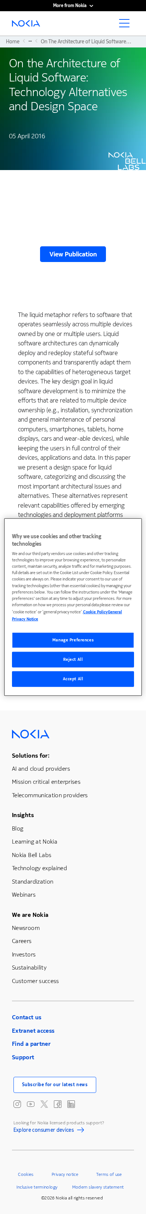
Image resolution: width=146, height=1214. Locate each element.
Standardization (32, 881)
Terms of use (109, 1174)
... (30, 41)
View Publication (73, 254)
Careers (22, 941)
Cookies (26, 1174)
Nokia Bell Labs (31, 855)
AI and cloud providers (41, 768)
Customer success (35, 981)
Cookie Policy (95, 611)
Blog (17, 828)
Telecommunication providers (50, 795)
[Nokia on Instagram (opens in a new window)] (17, 1104)
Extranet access (33, 1031)
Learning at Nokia (34, 841)
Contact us (27, 1017)
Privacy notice (65, 1174)
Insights (23, 815)
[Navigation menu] (126, 25)
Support (23, 1057)
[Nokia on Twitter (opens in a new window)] (44, 1104)
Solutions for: (30, 755)
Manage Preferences (73, 640)
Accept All (73, 678)
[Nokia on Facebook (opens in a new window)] (57, 1104)
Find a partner (31, 1044)
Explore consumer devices (43, 1131)
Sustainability (29, 967)
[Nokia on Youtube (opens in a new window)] (30, 1104)
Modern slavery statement (98, 1187)
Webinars (24, 894)
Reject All (73, 659)
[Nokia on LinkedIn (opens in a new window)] (71, 1104)
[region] (73, 607)
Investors (24, 954)
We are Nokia (30, 915)
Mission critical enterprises (46, 781)
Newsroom (26, 927)
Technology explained (39, 868)
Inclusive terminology (37, 1187)
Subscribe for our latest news (55, 1085)
